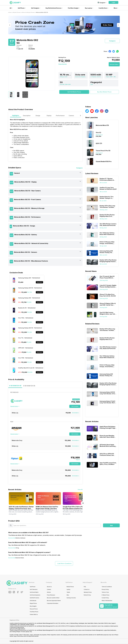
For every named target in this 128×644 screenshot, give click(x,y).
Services (31, 582)
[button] (113, 2)
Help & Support (87, 582)
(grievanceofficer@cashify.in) (17, 628)
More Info (104, 582)
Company (49, 582)
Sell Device (69, 582)
